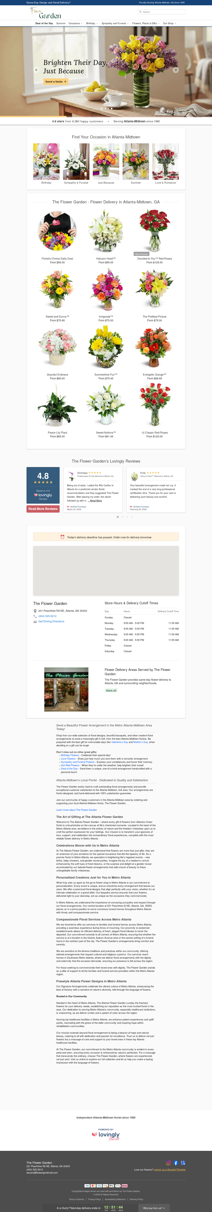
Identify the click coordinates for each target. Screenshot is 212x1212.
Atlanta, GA (111, 690)
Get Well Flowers (70, 765)
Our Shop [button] (168, 23)
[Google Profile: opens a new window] (183, 1162)
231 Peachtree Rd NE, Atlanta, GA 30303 (48, 1166)
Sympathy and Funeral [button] (114, 23)
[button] (118, 517)
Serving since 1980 (136, 121)
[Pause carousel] (102, 109)
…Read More (95, 500)
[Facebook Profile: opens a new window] (176, 1162)
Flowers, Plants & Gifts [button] (144, 23)
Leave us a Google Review (170, 1169)
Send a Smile (54, 81)
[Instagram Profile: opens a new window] (168, 1162)
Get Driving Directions (51, 621)
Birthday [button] (91, 23)
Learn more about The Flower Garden (76, 809)
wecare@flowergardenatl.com (42, 1172)
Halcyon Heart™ (147, 476)
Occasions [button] (74, 23)
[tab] (105, 108)
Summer (60, 23)
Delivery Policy (136, 1199)
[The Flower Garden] (50, 12)
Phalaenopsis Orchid (85, 476)
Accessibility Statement (115, 1199)
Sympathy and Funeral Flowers (78, 762)
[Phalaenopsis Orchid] (71, 476)
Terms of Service (76, 1199)
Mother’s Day (140, 742)
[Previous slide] (36, 70)
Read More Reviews (42, 508)
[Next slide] (176, 70)
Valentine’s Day (119, 742)
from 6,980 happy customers (77, 121)
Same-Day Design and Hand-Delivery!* (48, 2)
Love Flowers (68, 758)
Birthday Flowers (70, 755)
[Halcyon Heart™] (134, 476)
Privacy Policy (94, 1199)
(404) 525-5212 (47, 616)
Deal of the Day (44, 23)
